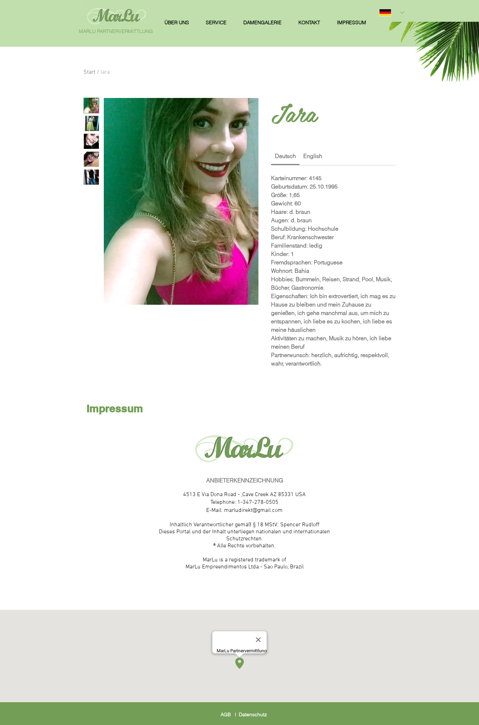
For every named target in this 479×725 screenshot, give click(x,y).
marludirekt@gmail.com (253, 510)
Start (89, 72)
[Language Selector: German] (391, 12)
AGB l (230, 714)
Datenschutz (253, 714)
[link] (285, 155)
